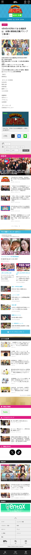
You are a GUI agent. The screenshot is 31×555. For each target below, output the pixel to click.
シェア (19, 136)
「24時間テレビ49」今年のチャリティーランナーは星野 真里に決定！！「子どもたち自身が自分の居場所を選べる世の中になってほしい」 (20, 344)
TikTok (19, 452)
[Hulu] (15, 15)
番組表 (26, 543)
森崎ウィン (14, 150)
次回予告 (5, 24)
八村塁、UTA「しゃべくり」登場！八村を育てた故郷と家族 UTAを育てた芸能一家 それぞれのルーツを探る (20, 353)
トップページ (5, 543)
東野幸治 (8, 147)
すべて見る (14, 226)
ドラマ (2, 521)
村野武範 (8, 150)
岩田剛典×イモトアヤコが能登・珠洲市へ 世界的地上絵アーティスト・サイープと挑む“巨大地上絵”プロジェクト (20, 380)
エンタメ (8, 144)
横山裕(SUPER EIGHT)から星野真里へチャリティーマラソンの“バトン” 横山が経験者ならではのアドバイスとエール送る (20, 371)
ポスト (13, 136)
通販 (2, 537)
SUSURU (14, 147)
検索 (15, 543)
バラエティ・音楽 (5, 525)
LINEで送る (25, 136)
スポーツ (3, 529)
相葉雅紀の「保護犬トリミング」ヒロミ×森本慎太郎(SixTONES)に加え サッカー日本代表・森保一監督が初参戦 (20, 362)
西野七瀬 (21, 147)
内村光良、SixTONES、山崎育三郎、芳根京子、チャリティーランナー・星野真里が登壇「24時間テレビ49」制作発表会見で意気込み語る (20, 389)
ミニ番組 (3, 533)
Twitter (12, 452)
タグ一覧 (26, 150)
